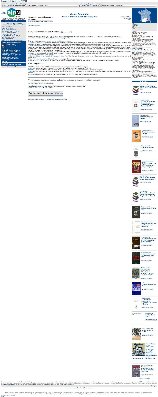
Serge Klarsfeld (145, 145)
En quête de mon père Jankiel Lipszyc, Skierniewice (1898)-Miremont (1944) (148, 104)
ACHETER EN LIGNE (145, 92)
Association (80, 388)
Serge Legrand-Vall (147, 328)
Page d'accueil (3, 13)
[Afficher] (37, 25)
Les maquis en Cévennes (37, 45)
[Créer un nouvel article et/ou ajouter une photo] (40, 21)
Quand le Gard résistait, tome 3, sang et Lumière (147, 178)
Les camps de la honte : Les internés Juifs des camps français (149, 240)
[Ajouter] (41, 63)
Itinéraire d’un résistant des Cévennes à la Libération (148, 225)
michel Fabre (149, 313)
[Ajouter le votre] (96, 80)
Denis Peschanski (146, 252)
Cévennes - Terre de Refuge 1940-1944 (147, 273)
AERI (143, 283)
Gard (133, 28)
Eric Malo (144, 367)
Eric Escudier (149, 348)
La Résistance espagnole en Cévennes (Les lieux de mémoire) (149, 302)
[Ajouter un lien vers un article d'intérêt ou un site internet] (56, 41)
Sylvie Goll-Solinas (147, 130)
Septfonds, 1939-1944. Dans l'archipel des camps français (149, 165)
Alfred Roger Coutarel (147, 222)
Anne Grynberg (145, 237)
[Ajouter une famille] (66, 32)
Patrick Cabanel (144, 115)
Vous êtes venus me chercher (39, 59)
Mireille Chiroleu (150, 346)
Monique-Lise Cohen (147, 365)
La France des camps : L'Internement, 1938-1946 (148, 255)
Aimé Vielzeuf (144, 84)
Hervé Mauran (146, 298)
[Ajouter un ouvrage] (144, 378)
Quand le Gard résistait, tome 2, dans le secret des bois (148, 87)
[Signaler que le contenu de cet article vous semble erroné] (47, 99)
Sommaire (32, 25)
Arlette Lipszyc (145, 100)
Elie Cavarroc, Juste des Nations (39, 60)
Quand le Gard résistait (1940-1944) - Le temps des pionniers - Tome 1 (147, 194)
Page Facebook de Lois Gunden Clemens (42, 54)
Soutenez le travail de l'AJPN (14, 1)
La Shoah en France (147, 147)
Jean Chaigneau (137, 48)
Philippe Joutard (145, 267)
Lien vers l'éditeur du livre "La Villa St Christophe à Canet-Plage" (49, 56)
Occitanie (135, 25)
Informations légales (71, 388)
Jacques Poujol (145, 269)
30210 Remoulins (127, 17)
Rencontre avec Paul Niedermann (40, 42)
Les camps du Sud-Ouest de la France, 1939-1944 (147, 370)
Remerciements (88, 388)
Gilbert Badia (144, 271)
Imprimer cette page (13, 67)
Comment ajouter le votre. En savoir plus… (41, 83)
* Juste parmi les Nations (8, 386)
